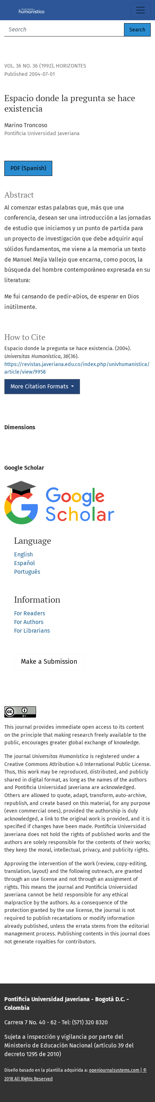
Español (24, 563)
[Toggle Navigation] (140, 10)
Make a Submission (49, 662)
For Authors (28, 622)
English (23, 554)
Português (27, 571)
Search (137, 30)
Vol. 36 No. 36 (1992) (28, 66)
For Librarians (32, 630)
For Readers (29, 613)
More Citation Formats (40, 386)
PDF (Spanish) (28, 168)
